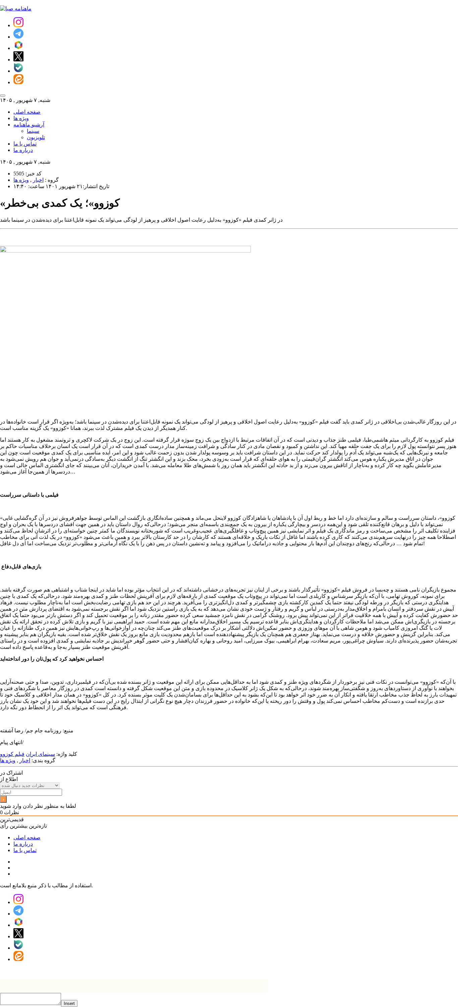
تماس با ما (25, 144)
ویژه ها (21, 118)
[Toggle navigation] (2, 96)
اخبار (38, 180)
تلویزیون (36, 137)
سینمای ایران (40, 754)
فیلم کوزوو (12, 754)
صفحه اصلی (27, 112)
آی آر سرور (201, 971)
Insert (69, 1003)
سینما (33, 131)
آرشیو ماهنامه (28, 124)
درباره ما (23, 150)
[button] (18, 25)
